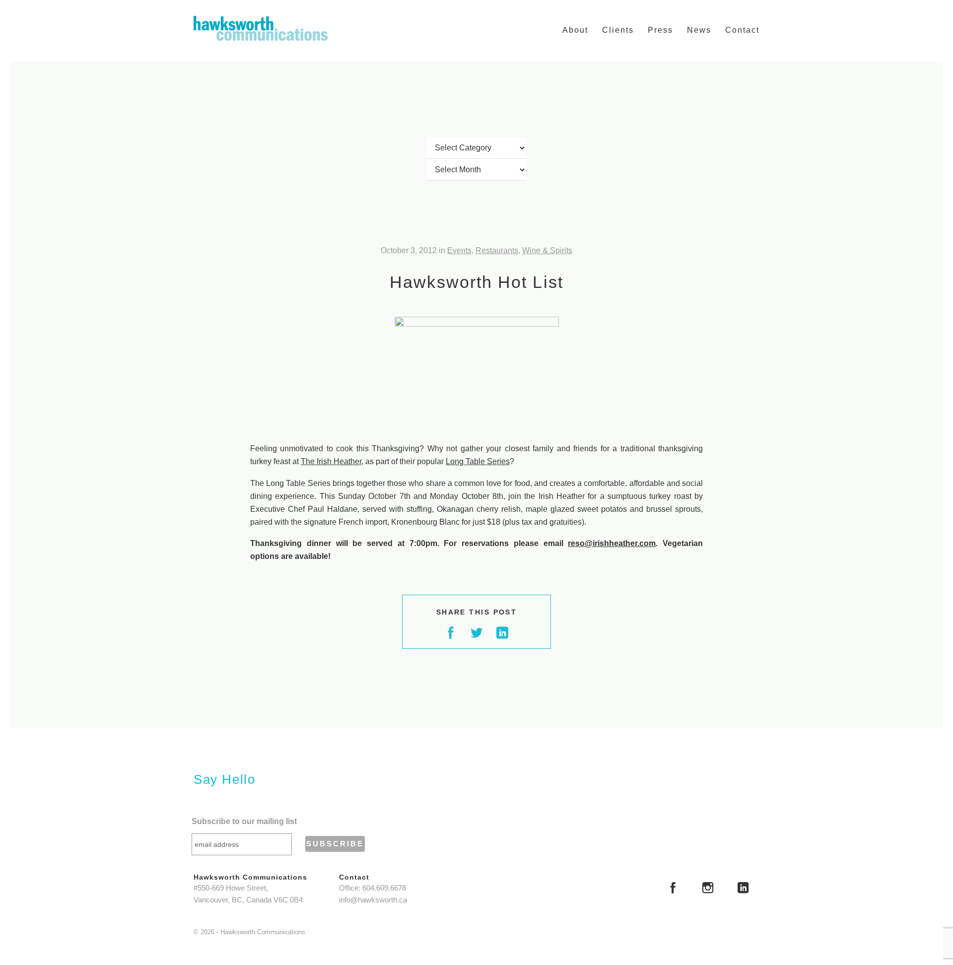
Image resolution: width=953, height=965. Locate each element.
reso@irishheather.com (612, 543)
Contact (742, 30)
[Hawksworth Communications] (261, 28)
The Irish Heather (331, 461)
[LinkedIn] (743, 889)
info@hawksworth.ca (373, 900)
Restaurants (497, 250)
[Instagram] (707, 889)
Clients (618, 30)
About (575, 30)
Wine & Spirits (547, 250)
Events (459, 250)
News (699, 30)
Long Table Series (478, 461)
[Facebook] (673, 889)
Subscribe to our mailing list (244, 821)
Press (660, 30)
